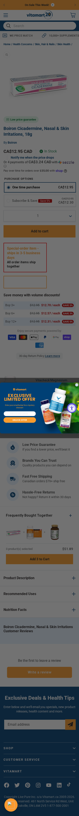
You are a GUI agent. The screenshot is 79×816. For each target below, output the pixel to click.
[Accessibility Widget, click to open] (72, 408)
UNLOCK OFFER (20, 420)
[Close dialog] (76, 385)
